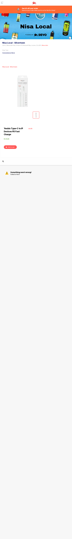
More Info (45, 45)
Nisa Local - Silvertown (9, 67)
